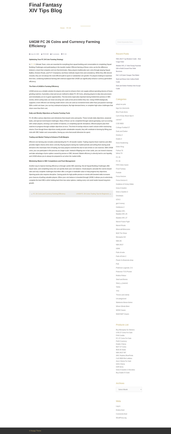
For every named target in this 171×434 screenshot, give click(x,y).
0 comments (55, 54)
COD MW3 (120, 123)
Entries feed (120, 410)
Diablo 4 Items (121, 344)
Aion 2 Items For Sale (123, 361)
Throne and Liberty (122, 295)
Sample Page (136, 9)
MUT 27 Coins (121, 347)
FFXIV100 (45, 54)
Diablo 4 (119, 139)
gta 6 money (120, 203)
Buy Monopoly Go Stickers (125, 330)
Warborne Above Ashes (124, 302)
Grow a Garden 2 (122, 192)
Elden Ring (120, 147)
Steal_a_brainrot (122, 283)
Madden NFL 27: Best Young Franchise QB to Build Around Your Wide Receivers (128, 68)
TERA (118, 287)
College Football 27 (123, 127)
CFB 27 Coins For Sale (124, 332)
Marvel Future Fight (123, 222)
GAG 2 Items (120, 364)
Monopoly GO (121, 237)
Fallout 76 (119, 150)
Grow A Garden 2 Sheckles (125, 370)
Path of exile (120, 252)
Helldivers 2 (120, 207)
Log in (118, 406)
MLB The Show (121, 233)
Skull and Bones (122, 279)
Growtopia (119, 196)
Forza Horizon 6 (121, 180)
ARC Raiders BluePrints (124, 355)
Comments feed (121, 414)
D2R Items (119, 367)
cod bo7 (119, 120)
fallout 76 (119, 153)
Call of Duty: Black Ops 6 (124, 116)
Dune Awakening (122, 143)
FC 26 (68, 28)
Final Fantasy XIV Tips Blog (45, 7)
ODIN (118, 248)
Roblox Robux (121, 275)
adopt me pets (121, 104)
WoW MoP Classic (122, 314)
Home (62, 28)
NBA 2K (119, 241)
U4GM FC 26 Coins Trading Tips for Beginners (92, 194)
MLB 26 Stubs (121, 350)
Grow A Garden (121, 188)
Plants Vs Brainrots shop (124, 260)
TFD (117, 291)
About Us (126, 9)
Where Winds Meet (122, 306)
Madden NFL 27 (121, 218)
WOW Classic (121, 310)
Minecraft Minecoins (123, 229)
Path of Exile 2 (121, 256)
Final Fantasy (121, 169)
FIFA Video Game (122, 165)
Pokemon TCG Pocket (124, 272)
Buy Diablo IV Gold (122, 372)
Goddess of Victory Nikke (125, 184)
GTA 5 (118, 199)
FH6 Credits (120, 335)
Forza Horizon (121, 176)
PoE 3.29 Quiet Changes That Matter (127, 75)
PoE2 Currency (121, 341)
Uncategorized (121, 298)
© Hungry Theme (35, 431)
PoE (117, 264)
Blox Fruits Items (122, 112)
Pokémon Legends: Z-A (124, 268)
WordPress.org (121, 418)
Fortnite (118, 172)
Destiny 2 (119, 135)
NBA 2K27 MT (121, 352)
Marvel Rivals (121, 225)
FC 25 (118, 157)
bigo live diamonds (122, 108)
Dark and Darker (122, 131)
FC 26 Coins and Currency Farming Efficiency (49, 194)
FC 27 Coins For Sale (123, 338)
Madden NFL (120, 211)
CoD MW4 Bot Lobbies (124, 358)
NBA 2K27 (119, 245)
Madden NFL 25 (121, 214)
